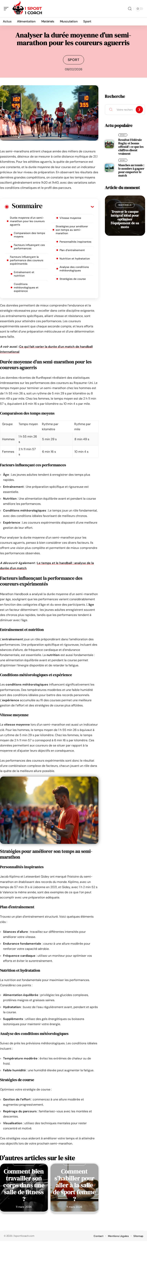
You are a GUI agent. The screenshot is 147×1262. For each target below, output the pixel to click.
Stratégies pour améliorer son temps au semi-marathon (72, 230)
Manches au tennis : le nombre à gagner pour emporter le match (131, 170)
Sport (73, 59)
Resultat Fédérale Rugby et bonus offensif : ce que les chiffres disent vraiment (131, 147)
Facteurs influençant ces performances (29, 246)
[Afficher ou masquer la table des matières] (68, 206)
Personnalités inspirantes (75, 241)
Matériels (124, 205)
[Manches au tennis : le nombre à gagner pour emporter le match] (109, 168)
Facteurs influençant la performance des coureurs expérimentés (26, 260)
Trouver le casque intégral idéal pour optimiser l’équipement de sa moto (125, 219)
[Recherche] (129, 9)
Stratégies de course (73, 279)
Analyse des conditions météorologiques (74, 268)
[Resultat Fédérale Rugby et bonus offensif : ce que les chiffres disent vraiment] (109, 144)
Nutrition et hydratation (75, 258)
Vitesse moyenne (70, 218)
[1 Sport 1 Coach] (27, 8)
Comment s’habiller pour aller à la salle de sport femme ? (74, 1185)
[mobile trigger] (7, 8)
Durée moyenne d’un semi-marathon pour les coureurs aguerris (27, 221)
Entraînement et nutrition (24, 273)
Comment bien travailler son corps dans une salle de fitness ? (23, 1185)
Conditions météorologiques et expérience (26, 287)
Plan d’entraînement (72, 250)
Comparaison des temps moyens (29, 234)
